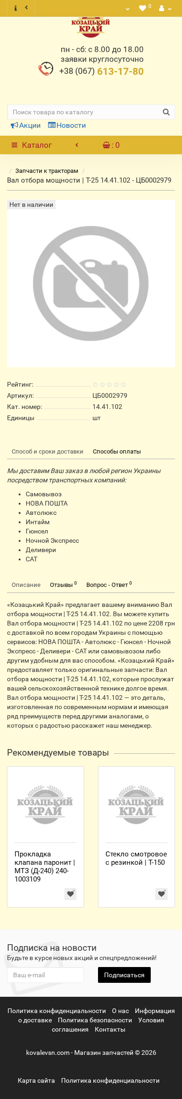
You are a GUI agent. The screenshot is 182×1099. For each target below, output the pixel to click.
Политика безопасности (95, 1020)
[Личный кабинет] (164, 8)
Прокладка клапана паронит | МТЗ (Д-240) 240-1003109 (44, 866)
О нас (120, 1010)
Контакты (110, 1029)
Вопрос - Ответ (109, 584)
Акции (30, 125)
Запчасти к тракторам (46, 170)
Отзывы (63, 584)
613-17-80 (101, 71)
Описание (26, 584)
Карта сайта (36, 1080)
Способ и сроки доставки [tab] (48, 451)
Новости (71, 125)
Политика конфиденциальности (56, 1010)
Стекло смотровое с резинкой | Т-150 (136, 858)
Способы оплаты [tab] (117, 451)
